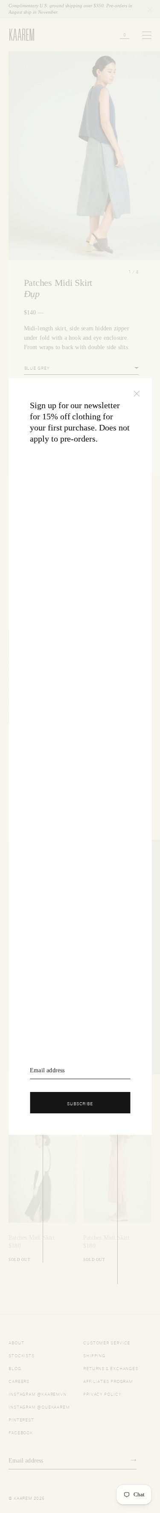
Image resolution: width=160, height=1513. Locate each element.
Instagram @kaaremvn (38, 1393)
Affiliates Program (108, 1380)
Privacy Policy (102, 1393)
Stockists (22, 1355)
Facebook (21, 1432)
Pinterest (21, 1419)
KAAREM (18, 40)
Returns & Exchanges (110, 1368)
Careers (19, 1380)
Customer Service (106, 1342)
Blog (15, 1368)
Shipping (94, 1355)
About (16, 1342)
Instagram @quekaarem (39, 1406)
